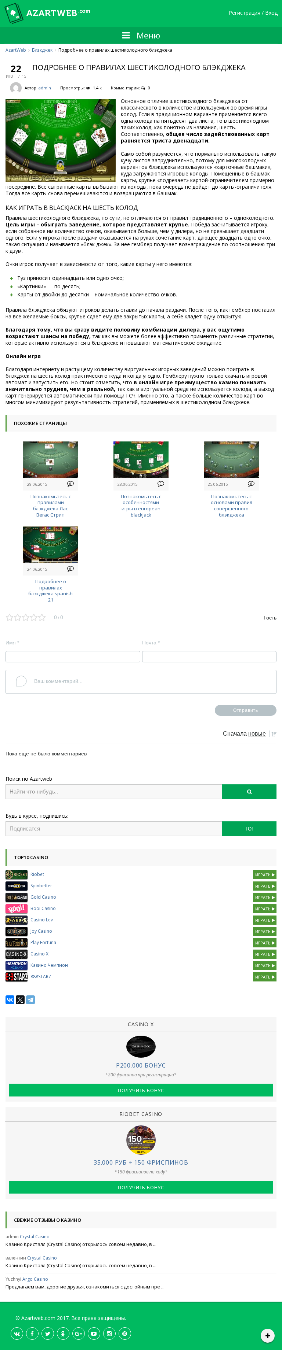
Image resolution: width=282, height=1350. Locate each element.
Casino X (39, 954)
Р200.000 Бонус (141, 1065)
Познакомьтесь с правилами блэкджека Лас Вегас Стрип (50, 505)
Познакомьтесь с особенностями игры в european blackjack (141, 505)
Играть (263, 874)
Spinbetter (41, 886)
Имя (12, 643)
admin (45, 87)
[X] (20, 999)
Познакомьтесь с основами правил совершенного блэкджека (231, 505)
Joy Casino (41, 931)
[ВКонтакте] (10, 999)
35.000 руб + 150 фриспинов (141, 1162)
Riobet (37, 874)
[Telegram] (30, 999)
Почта (151, 643)
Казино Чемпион (49, 965)
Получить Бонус (141, 1090)
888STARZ (40, 976)
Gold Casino (43, 897)
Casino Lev (41, 920)
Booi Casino (43, 908)
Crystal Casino (35, 1237)
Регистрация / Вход (253, 13)
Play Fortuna (43, 942)
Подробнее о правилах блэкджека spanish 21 (50, 590)
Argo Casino (35, 1279)
